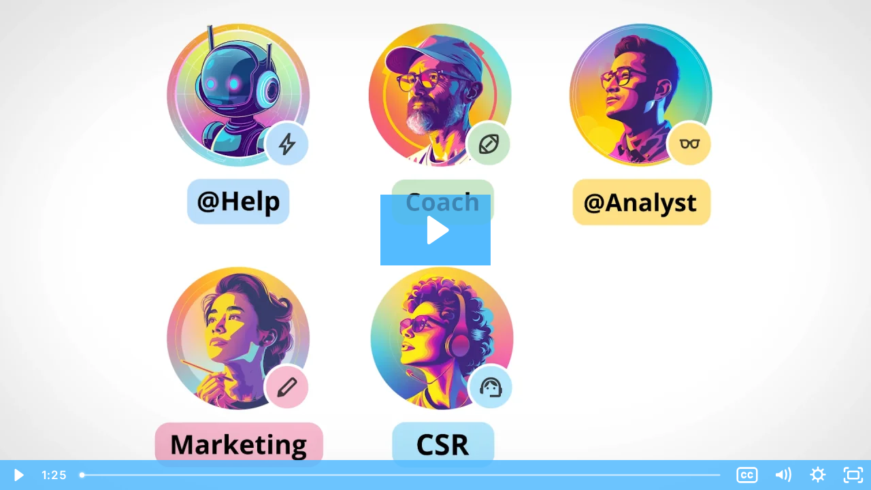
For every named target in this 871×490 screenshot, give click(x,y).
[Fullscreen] (853, 475)
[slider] (401, 475)
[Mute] (782, 475)
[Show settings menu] (818, 475)
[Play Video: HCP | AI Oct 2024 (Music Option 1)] (435, 230)
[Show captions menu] (747, 475)
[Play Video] (17, 475)
